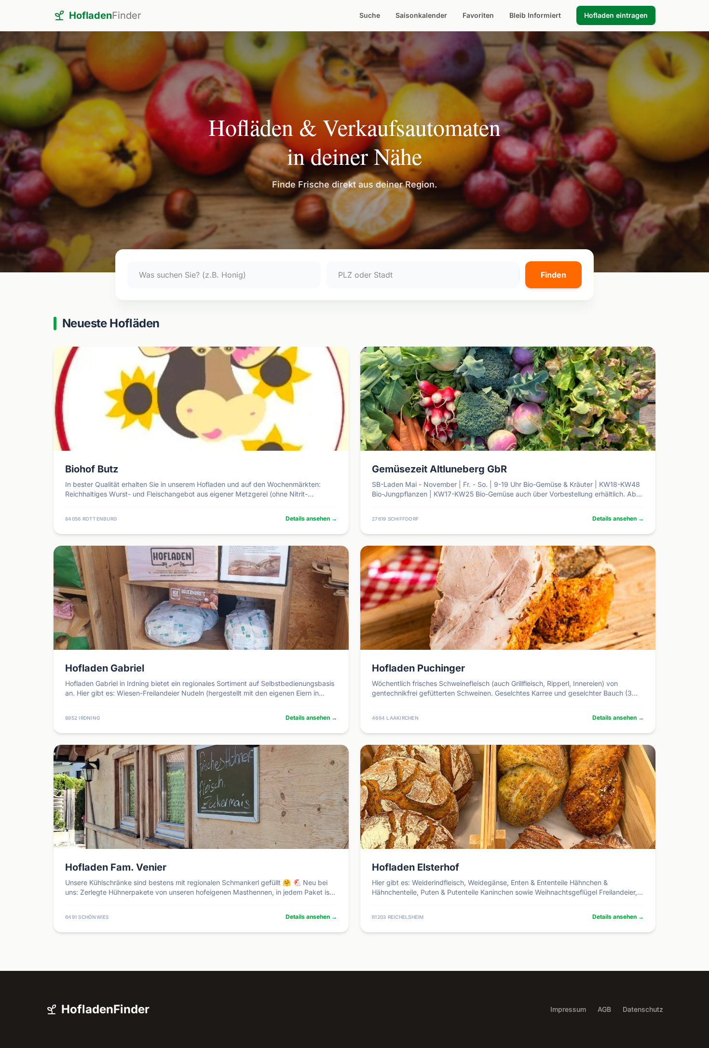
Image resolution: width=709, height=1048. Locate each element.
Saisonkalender (421, 15)
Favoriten (478, 15)
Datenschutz (643, 1009)
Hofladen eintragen (616, 15)
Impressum (568, 1009)
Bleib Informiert (535, 15)
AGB (604, 1009)
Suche (369, 15)
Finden (553, 275)
